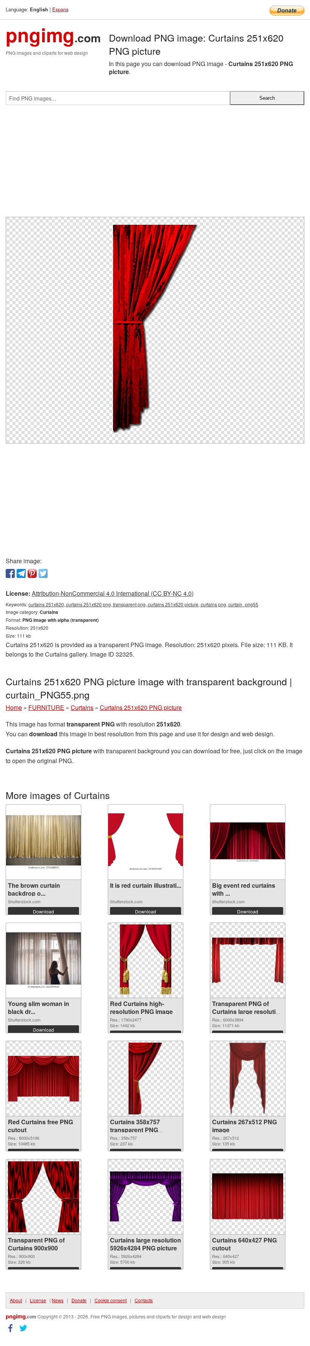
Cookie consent (111, 1300)
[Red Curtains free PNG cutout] (43, 1079)
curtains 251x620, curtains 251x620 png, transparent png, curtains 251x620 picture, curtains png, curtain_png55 (143, 604)
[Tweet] (43, 573)
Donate (79, 1300)
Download (43, 911)
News (58, 1300)
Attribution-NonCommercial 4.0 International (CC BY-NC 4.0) (113, 593)
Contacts (144, 1300)
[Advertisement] (155, 164)
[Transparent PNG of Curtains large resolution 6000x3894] (247, 960)
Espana (60, 9)
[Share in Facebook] (10, 573)
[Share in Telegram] (21, 573)
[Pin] (32, 573)
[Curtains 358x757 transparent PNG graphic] (145, 1078)
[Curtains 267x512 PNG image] (248, 1078)
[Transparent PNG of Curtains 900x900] (43, 1196)
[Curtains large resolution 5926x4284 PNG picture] (145, 1196)
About (16, 1300)
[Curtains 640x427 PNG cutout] (247, 1197)
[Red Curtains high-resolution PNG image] (146, 960)
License (38, 1300)
